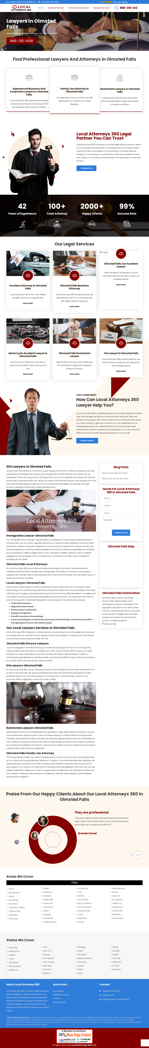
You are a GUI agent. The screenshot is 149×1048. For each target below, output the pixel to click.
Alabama (116, 969)
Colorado (116, 958)
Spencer (116, 896)
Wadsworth (117, 907)
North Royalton (84, 907)
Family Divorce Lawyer (79, 8)
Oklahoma (13, 970)
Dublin (46, 888)
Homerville (48, 918)
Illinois (80, 969)
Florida (115, 954)
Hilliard (46, 910)
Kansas (81, 965)
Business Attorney (61, 994)
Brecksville (13, 900)
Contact (57, 998)
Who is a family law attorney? (115, 478)
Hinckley (47, 914)
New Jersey (48, 962)
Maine (80, 950)
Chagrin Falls (14, 911)
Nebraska (47, 965)
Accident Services (56, 8)
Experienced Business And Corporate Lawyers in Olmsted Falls (29, 91)
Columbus (13, 918)
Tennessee (14, 962)
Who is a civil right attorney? (115, 473)
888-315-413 (128, 8)
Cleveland (13, 915)
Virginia (12, 955)
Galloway (47, 896)
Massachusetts (84, 958)
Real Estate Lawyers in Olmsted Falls (120, 90)
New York (47, 950)
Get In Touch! (87, 440)
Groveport (48, 907)
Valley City (117, 903)
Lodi (79, 892)
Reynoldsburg (118, 888)
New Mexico (48, 958)
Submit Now (121, 532)
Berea (11, 896)
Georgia (116, 950)
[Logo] (21, 8)
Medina (81, 896)
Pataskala (82, 918)
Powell (81, 922)
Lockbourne (83, 888)
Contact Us (86, 168)
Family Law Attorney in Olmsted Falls (74, 90)
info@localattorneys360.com (23, 2)
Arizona (115, 965)
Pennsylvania (15, 966)
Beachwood (14, 892)
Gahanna (47, 892)
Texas (11, 958)
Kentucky (82, 962)
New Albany (83, 899)
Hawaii (115, 947)
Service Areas (59, 1002)
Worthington (118, 918)
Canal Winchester (17, 907)
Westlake (116, 914)
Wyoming (13, 947)
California (116, 962)
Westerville (117, 910)
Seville (115, 892)
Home (40, 8)
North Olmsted (84, 903)
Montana (47, 969)
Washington (14, 951)
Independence (50, 922)
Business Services (101, 8)
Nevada (46, 954)
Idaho (80, 973)
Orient (80, 914)
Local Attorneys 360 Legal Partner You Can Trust (104, 136)
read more (28, 303)
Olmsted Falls (84, 910)
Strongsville (117, 899)
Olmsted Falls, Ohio (50, 2)
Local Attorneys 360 (81, 1045)
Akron (11, 889)
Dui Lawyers (58, 991)
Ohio (45, 947)
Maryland (82, 954)
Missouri (46, 973)
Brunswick (13, 903)
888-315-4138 (21, 41)
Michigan (82, 947)
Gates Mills (48, 899)
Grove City (48, 903)
